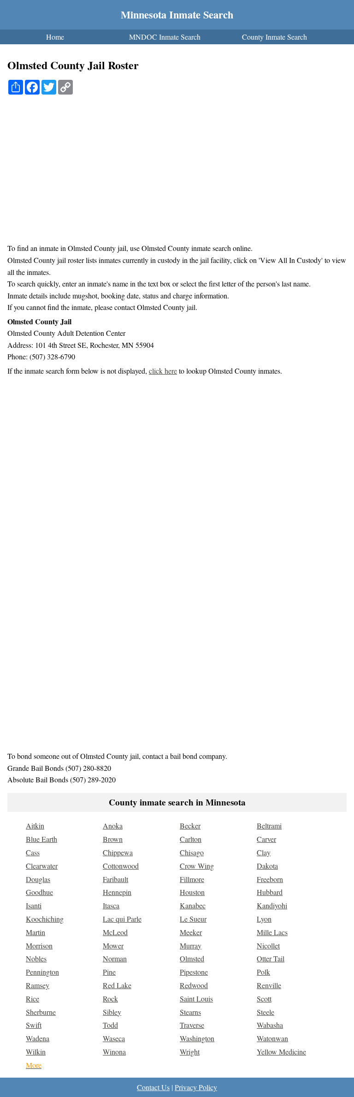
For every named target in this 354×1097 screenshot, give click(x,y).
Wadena (37, 1038)
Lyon (264, 919)
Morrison (39, 945)
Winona (114, 1051)
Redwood (194, 985)
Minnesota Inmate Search (177, 14)
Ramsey (37, 985)
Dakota (267, 865)
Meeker (191, 932)
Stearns (190, 1012)
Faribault (115, 879)
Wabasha (270, 1025)
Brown (113, 839)
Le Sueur (193, 919)
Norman (115, 958)
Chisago (192, 852)
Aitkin (35, 825)
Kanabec (193, 905)
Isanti (33, 905)
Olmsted (192, 958)
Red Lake (117, 985)
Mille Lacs (272, 932)
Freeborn (270, 879)
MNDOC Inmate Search (165, 37)
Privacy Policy (196, 1087)
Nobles (36, 958)
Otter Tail (270, 958)
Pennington (42, 972)
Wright (190, 1051)
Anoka (113, 825)
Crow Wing (197, 865)
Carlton (190, 839)
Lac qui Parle (122, 919)
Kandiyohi (272, 905)
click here (163, 371)
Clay (264, 852)
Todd (110, 1025)
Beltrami (269, 825)
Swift (33, 1025)
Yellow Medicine (281, 1051)
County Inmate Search (274, 37)
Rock (110, 998)
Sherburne (41, 1012)
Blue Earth (41, 839)
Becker (190, 825)
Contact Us (153, 1087)
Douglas (38, 879)
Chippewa (118, 852)
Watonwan (272, 1038)
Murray (190, 945)
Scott (264, 998)
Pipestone (194, 972)
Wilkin (36, 1051)
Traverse (192, 1025)
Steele (265, 1012)
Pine (109, 972)
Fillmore (192, 879)
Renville (269, 985)
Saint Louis (196, 998)
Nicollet (268, 945)
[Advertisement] (180, 173)
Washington (197, 1038)
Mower (113, 945)
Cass (33, 852)
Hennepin (117, 892)
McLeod (115, 932)
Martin (35, 932)
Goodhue (39, 892)
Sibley (112, 1012)
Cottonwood (121, 865)
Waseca (114, 1038)
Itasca (111, 905)
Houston (192, 892)
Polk (263, 972)
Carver (266, 839)
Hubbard (270, 892)
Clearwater (42, 865)
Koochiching (45, 919)
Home (55, 37)
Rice (32, 998)
